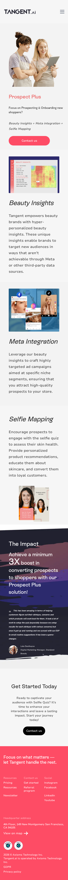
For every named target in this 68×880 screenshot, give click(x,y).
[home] (19, 11)
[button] (61, 11)
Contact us (29, 141)
